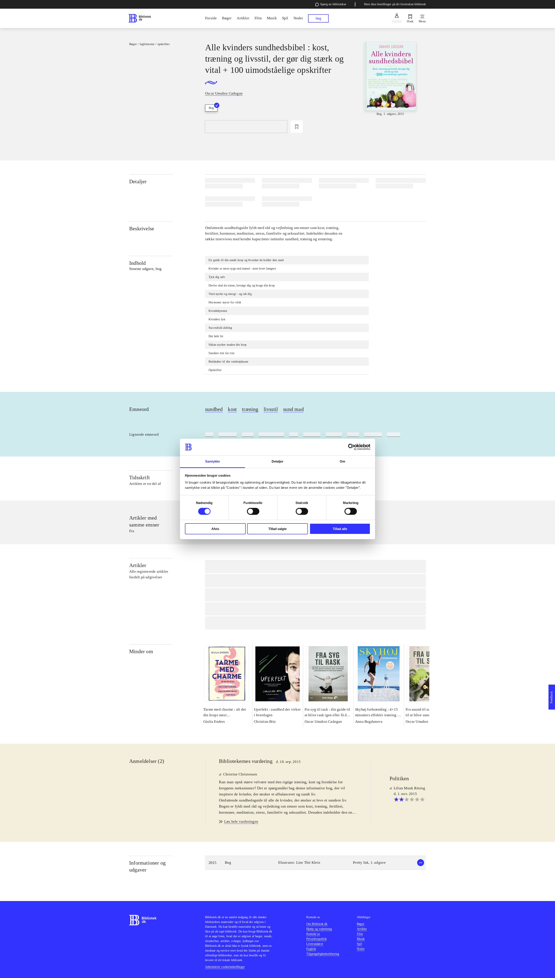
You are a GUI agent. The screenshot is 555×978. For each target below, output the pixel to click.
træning (250, 409)
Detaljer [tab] (278, 461)
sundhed (214, 409)
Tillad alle (340, 529)
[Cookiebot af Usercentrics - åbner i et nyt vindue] (351, 447)
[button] (315, 863)
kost (232, 409)
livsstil (271, 409)
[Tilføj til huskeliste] (297, 127)
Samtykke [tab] (212, 461)
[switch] (253, 511)
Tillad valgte (277, 529)
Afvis (215, 529)
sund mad (293, 409)
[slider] (390, 79)
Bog (211, 108)
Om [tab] (342, 461)
